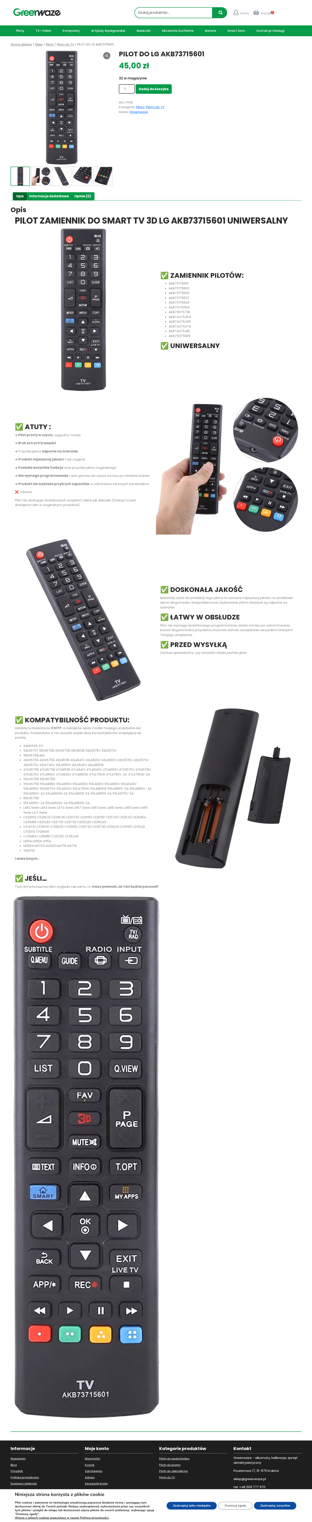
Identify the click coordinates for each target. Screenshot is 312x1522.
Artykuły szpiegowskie (108, 31)
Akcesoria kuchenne (178, 31)
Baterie (210, 31)
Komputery (71, 31)
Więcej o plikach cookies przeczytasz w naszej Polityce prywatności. (62, 1518)
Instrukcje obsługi (270, 31)
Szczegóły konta (96, 1484)
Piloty (20, 31)
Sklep (39, 45)
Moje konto (92, 1459)
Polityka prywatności (25, 1477)
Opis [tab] (20, 196)
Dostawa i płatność (24, 1484)
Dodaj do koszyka (154, 89)
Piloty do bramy (170, 1465)
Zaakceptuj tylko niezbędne (191, 1506)
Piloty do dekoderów (173, 1471)
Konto (244, 13)
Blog (14, 1465)
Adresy (90, 1477)
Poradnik (17, 1471)
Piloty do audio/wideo (174, 1459)
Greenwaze (139, 112)
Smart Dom (236, 31)
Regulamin (18, 1459)
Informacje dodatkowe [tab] (49, 196)
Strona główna (21, 45)
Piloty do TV (65, 45)
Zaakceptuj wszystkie (275, 1506)
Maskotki (143, 31)
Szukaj (222, 14)
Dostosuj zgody (235, 1506)
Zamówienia (93, 1471)
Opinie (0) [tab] (82, 196)
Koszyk (266, 13)
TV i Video (43, 31)
